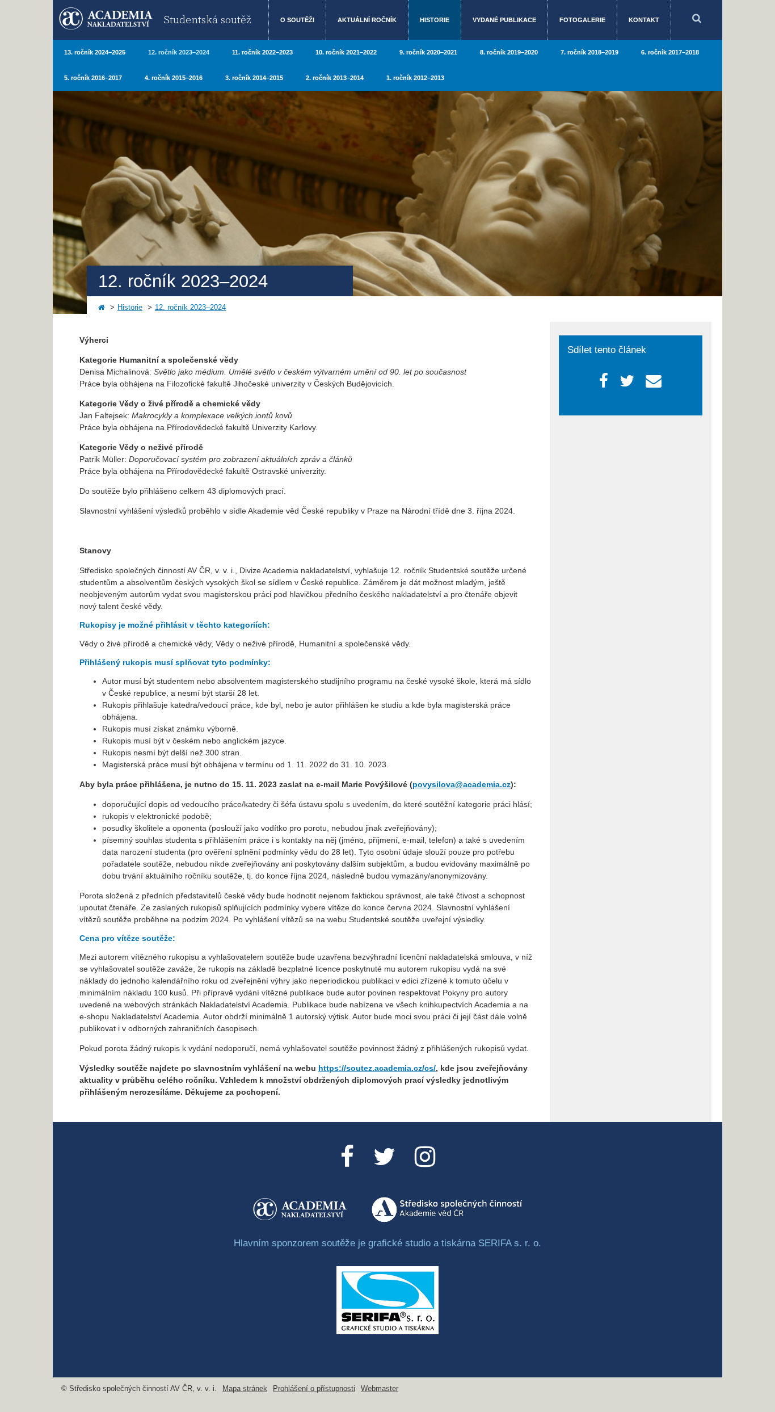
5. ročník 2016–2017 (93, 77)
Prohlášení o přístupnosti (314, 1389)
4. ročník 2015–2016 (174, 77)
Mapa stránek (244, 1389)
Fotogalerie (582, 19)
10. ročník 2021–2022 (346, 52)
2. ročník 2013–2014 (335, 77)
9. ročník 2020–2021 (428, 52)
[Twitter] (384, 1157)
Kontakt (644, 19)
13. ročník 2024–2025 (94, 52)
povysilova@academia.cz (461, 784)
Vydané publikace (504, 19)
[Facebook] (347, 1157)
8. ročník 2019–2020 (509, 52)
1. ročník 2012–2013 (415, 77)
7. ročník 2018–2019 (589, 52)
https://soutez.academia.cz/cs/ (377, 1068)
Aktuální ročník (367, 19)
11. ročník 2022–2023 (262, 52)
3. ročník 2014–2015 (254, 77)
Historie (434, 19)
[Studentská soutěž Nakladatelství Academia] (300, 1219)
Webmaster (379, 1389)
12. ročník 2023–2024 (178, 52)
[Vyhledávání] (696, 20)
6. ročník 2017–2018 (670, 52)
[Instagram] (425, 1157)
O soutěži (297, 19)
